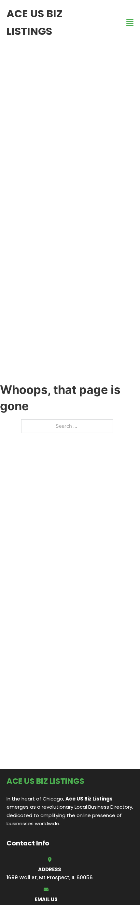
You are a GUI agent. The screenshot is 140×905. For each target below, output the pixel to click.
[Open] (129, 23)
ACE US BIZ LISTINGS (35, 22)
